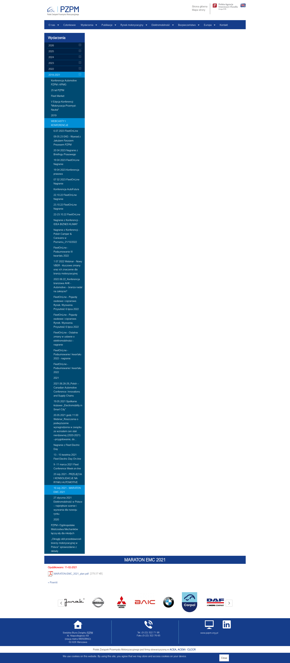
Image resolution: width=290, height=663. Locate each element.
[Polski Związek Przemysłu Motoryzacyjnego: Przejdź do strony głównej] (63, 10)
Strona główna (199, 6)
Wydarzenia (85, 25)
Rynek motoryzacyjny (130, 25)
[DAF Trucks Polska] (197, 602)
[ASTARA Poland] (103, 602)
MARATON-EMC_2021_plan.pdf (71, 573)
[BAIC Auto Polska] (127, 598)
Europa (206, 25)
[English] (243, 6)
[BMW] (150, 602)
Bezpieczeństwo (186, 25)
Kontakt (224, 24)
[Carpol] (171, 602)
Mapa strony (198, 9)
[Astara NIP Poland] (80, 602)
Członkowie (69, 24)
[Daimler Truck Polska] (221, 598)
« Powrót (52, 582)
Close (224, 657)
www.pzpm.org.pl (209, 632)
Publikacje (105, 25)
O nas (50, 25)
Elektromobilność (159, 25)
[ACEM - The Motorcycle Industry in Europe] (196, 649)
